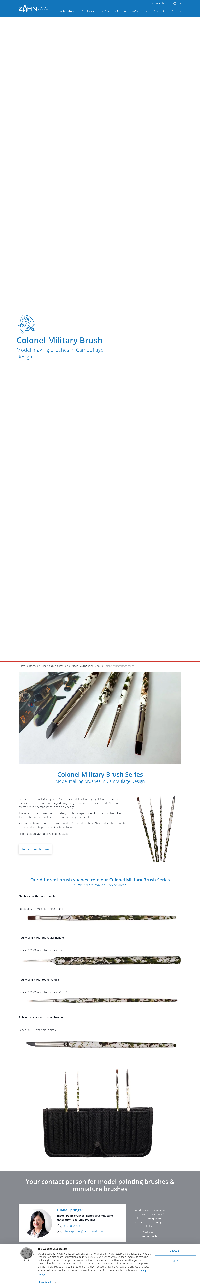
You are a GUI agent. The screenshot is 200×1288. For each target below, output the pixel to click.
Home (22, 665)
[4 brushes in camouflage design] (155, 828)
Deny (175, 1261)
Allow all (176, 1251)
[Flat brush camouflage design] (100, 918)
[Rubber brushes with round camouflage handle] (100, 1042)
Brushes (33, 665)
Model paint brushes (52, 665)
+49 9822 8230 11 (74, 1226)
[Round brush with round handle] (100, 1000)
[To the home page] (33, 8)
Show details (45, 1282)
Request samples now (35, 849)
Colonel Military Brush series (119, 665)
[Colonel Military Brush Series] (100, 718)
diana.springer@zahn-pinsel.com (83, 1231)
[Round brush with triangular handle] (100, 960)
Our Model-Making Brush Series (83, 665)
